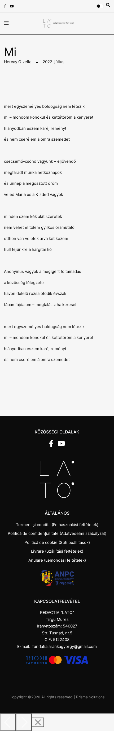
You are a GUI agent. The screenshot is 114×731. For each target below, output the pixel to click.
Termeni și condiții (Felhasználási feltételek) (57, 524)
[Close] (38, 722)
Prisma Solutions (90, 697)
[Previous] (8, 722)
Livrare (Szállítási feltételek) (57, 551)
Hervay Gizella (17, 61)
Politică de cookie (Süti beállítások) (57, 542)
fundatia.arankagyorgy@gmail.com (64, 646)
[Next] (24, 722)
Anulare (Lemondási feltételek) (57, 560)
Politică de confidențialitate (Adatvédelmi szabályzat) (57, 533)
